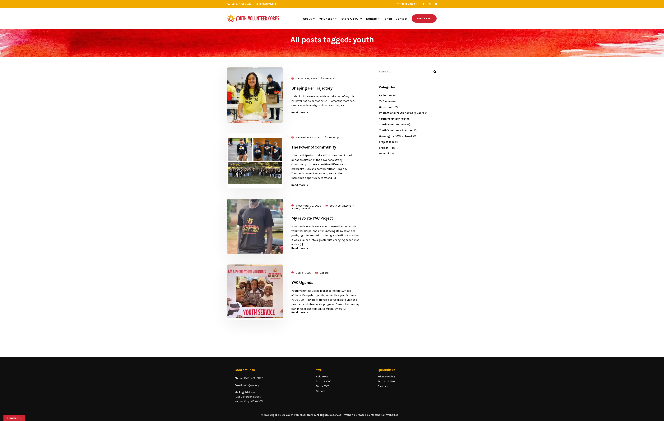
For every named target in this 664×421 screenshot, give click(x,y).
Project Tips (387, 147)
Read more (298, 112)
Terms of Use (386, 381)
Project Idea (387, 142)
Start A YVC (349, 19)
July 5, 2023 (304, 272)
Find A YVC (424, 18)
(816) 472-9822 (253, 378)
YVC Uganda (302, 282)
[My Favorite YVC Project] (255, 226)
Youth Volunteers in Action (396, 130)
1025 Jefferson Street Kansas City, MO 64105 (249, 399)
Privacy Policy (386, 376)
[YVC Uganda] (255, 292)
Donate (371, 19)
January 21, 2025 (306, 78)
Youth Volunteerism (392, 124)
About (307, 19)
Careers (382, 386)
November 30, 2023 (309, 205)
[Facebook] (424, 3)
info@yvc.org (251, 385)
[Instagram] (430, 3)
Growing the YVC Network (396, 136)
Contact (401, 19)
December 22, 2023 (308, 137)
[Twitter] (436, 3)
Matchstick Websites (384, 415)
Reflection (386, 95)
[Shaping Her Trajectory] (255, 94)
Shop (388, 19)
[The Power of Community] (255, 160)
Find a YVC (323, 386)
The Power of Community (313, 147)
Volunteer (326, 19)
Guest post (336, 137)
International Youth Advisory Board (401, 112)
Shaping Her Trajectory (311, 88)
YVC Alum (385, 101)
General (330, 78)
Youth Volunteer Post (393, 118)
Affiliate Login (406, 3)
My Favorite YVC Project (312, 218)
